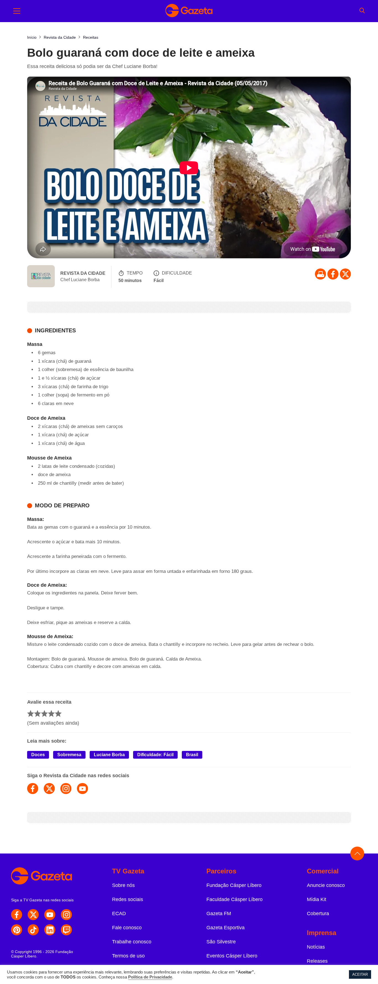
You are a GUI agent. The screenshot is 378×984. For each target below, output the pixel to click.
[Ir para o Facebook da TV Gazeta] (332, 274)
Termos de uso (128, 956)
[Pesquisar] (362, 11)
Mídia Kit (316, 899)
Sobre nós (123, 885)
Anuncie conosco (326, 885)
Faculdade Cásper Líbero (234, 899)
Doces (38, 754)
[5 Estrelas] (58, 713)
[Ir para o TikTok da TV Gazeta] (33, 929)
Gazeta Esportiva (225, 927)
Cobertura (318, 913)
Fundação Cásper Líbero (234, 885)
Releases (317, 961)
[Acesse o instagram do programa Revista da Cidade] (65, 788)
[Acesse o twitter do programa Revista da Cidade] (49, 788)
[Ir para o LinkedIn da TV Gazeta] (49, 929)
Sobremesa (69, 754)
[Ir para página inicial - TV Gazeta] (189, 11)
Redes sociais (127, 899)
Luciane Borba (109, 754)
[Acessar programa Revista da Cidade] (41, 276)
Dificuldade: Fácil (155, 754)
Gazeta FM (218, 913)
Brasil (192, 754)
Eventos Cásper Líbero (231, 956)
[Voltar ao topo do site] (357, 853)
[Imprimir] (320, 274)
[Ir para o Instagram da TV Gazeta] (66, 914)
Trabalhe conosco (131, 941)
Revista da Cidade (82, 273)
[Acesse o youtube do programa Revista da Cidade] (82, 788)
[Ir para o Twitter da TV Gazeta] (345, 274)
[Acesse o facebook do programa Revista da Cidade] (32, 788)
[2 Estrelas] (37, 713)
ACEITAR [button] (360, 974)
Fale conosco (127, 927)
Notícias (316, 947)
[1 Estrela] (30, 713)
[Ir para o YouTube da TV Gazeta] (49, 914)
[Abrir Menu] (16, 11)
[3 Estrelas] (44, 713)
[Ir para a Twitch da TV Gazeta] (66, 929)
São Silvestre (221, 941)
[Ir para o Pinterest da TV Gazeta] (16, 929)
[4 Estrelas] (51, 713)
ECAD (119, 913)
